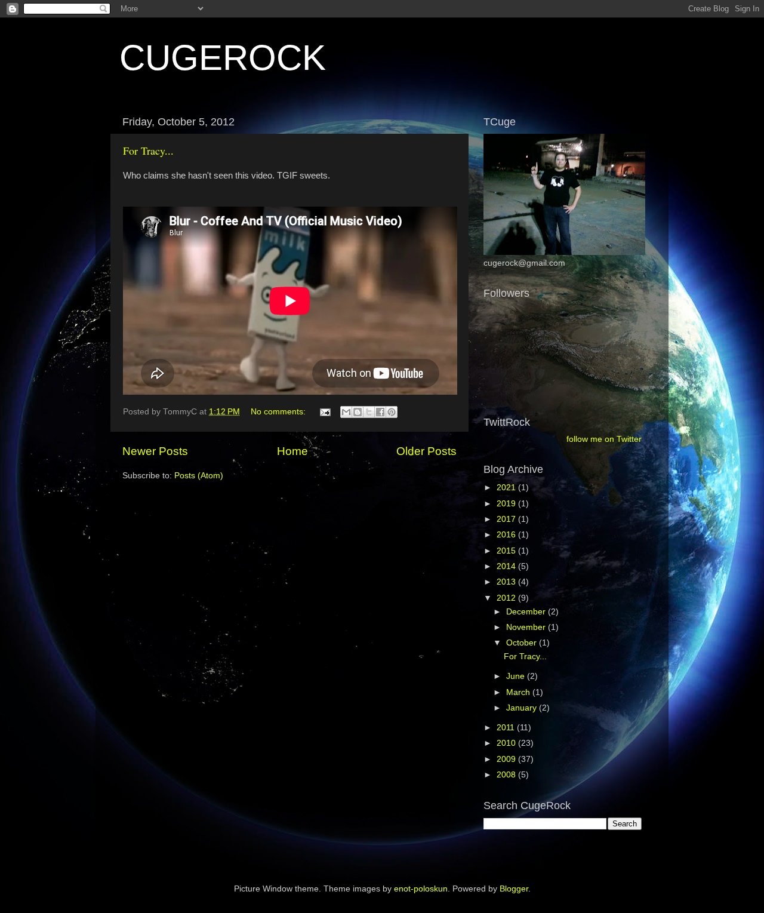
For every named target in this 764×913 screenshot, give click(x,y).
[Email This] (346, 412)
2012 (507, 598)
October (522, 642)
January (522, 707)
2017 (507, 519)
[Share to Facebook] (380, 412)
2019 (507, 503)
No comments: (279, 411)
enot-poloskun (421, 888)
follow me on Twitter (604, 439)
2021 (507, 487)
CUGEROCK (222, 58)
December (527, 611)
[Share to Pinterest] (392, 412)
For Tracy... (148, 150)
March (519, 692)
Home (292, 451)
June (516, 676)
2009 (507, 759)
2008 (507, 774)
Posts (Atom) (198, 475)
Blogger (514, 888)
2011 (507, 727)
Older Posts (426, 451)
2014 (507, 566)
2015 (507, 550)
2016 (507, 534)
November (527, 627)
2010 (507, 743)
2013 (507, 581)
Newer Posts (155, 451)
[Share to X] (369, 412)
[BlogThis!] (357, 412)
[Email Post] (324, 411)
